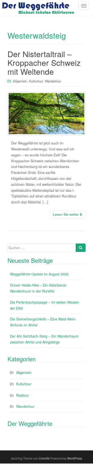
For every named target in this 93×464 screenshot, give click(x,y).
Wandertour (53, 81)
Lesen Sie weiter (66, 214)
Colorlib (44, 458)
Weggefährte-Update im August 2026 (39, 273)
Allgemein (20, 81)
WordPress (74, 458)
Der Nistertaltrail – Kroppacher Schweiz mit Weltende (44, 62)
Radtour (22, 395)
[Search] (81, 248)
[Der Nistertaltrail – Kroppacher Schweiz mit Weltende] (46, 114)
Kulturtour (36, 81)
